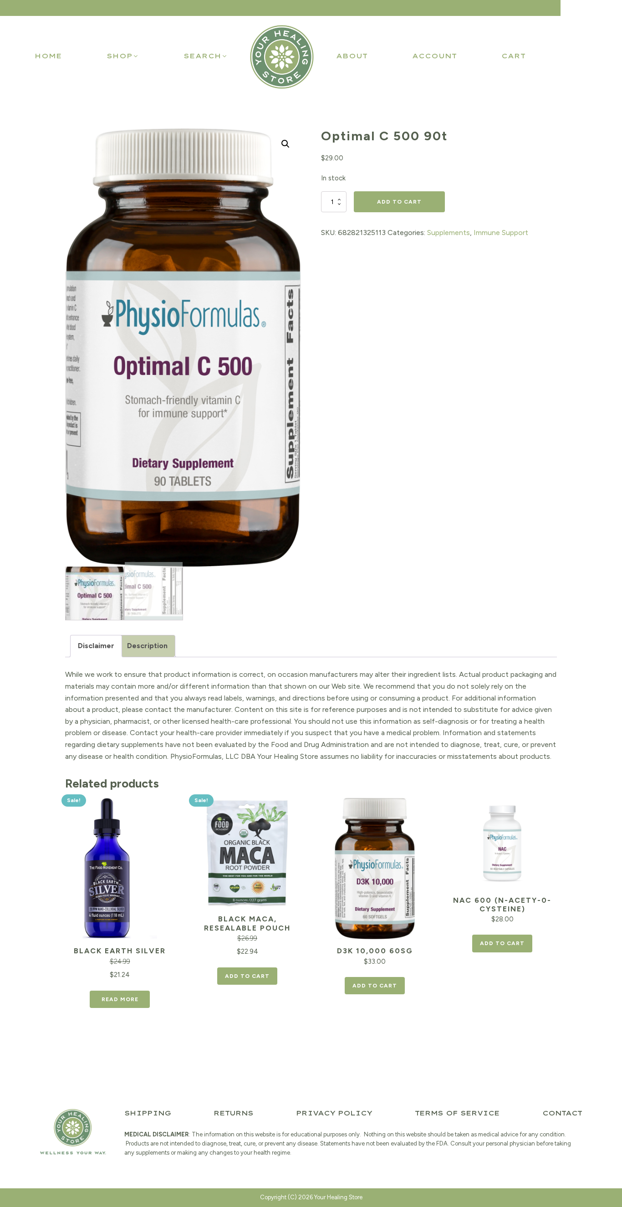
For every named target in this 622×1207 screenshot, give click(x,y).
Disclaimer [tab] (96, 645)
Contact (562, 1113)
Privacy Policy (334, 1113)
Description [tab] (147, 645)
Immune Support (501, 232)
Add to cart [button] (247, 976)
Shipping (147, 1113)
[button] (122, 56)
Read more (120, 999)
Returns (233, 1113)
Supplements (448, 232)
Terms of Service (457, 1113)
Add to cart (399, 202)
